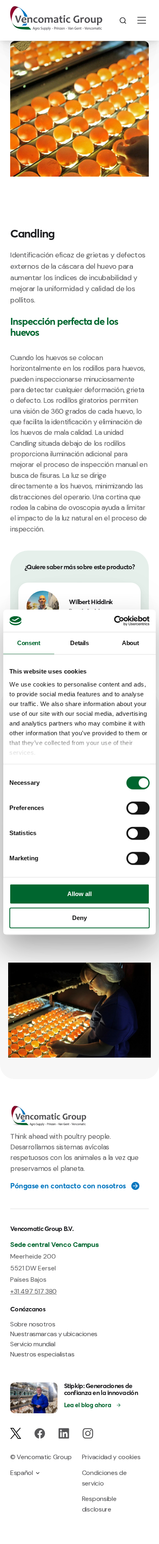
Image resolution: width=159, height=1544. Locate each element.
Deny (79, 917)
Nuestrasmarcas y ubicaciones (53, 1334)
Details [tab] (79, 642)
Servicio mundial (32, 1344)
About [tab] (130, 642)
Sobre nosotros (32, 1324)
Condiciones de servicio (104, 1478)
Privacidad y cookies (111, 1457)
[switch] (138, 808)
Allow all (79, 894)
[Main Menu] (142, 20)
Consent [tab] (28, 642)
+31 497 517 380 (33, 1291)
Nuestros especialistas (42, 1354)
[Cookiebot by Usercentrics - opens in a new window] (114, 620)
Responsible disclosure (99, 1504)
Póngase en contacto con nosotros (68, 1186)
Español (21, 1472)
